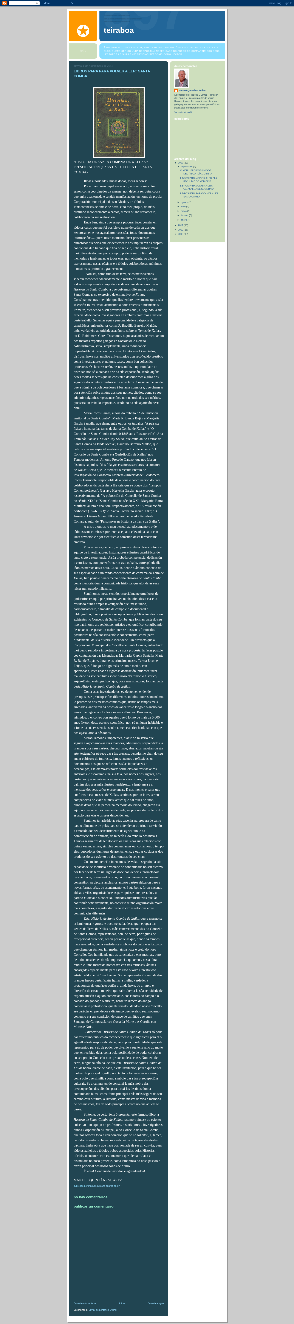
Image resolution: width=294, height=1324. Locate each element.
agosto (185, 202)
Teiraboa (119, 30)
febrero (185, 215)
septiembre (187, 166)
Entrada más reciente (85, 1303)
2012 (181, 162)
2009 (181, 234)
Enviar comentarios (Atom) (103, 1310)
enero (184, 220)
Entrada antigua (156, 1303)
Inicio (122, 1303)
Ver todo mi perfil (183, 112)
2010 (181, 229)
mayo (184, 211)
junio (183, 206)
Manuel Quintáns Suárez (192, 90)
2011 (181, 225)
